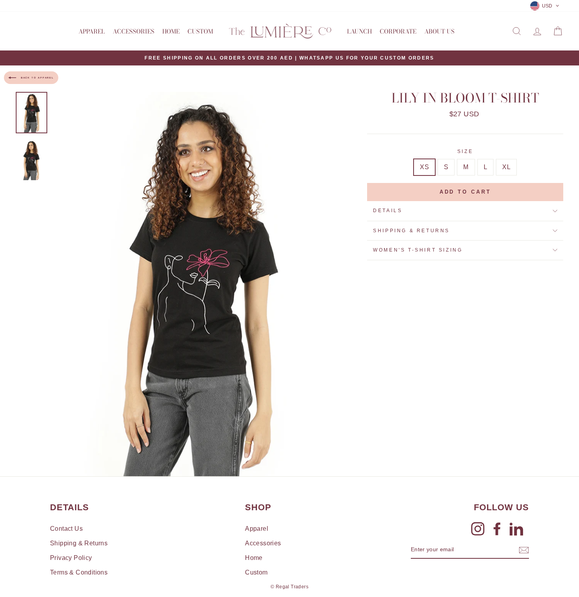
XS (424, 167)
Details (387, 210)
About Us (439, 31)
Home (171, 31)
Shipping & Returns (411, 230)
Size (465, 151)
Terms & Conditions (79, 572)
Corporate (398, 31)
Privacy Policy (71, 557)
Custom (200, 31)
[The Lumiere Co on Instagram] (477, 528)
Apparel (91, 31)
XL (506, 167)
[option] (289, 58)
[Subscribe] (524, 550)
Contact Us (66, 528)
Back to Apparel (36, 77)
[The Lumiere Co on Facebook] (497, 528)
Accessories (133, 31)
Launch (359, 31)
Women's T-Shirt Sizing (417, 250)
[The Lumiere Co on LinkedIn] (516, 528)
